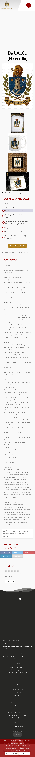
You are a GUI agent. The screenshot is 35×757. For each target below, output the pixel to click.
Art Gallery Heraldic (20, 193)
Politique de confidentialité (17, 715)
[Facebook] (15, 598)
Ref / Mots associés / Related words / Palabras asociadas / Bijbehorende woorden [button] (15, 533)
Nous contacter (17, 708)
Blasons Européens (17, 680)
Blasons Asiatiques (17, 685)
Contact (17, 734)
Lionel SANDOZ (17, 693)
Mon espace (17, 705)
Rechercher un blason (17, 703)
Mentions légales (17, 718)
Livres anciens (17, 675)
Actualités (17, 695)
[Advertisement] (17, 29)
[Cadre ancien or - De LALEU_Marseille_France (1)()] (17, 162)
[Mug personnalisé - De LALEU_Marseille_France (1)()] (17, 142)
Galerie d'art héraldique (17, 667)
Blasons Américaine (17, 682)
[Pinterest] (19, 598)
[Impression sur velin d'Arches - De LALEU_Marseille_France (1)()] (17, 123)
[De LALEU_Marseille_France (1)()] (17, 86)
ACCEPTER (26, 753)
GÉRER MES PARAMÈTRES (13, 753)
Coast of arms (9, 193)
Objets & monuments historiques (17, 672)
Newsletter (17, 698)
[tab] (17, 533)
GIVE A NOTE (10, 581)
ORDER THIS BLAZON (18, 246)
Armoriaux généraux (17, 670)
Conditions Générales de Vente (17, 713)
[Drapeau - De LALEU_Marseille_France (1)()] (17, 181)
